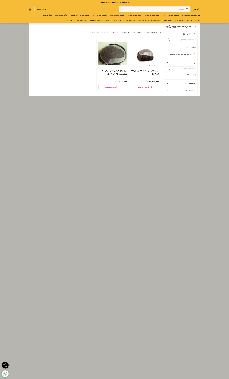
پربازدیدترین (137, 32)
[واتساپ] (5, 373)
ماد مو (196, 9)
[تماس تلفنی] (5, 365)
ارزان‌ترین (104, 32)
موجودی (192, 83)
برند (193, 63)
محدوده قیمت (189, 90)
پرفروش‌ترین (125, 32)
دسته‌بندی (191, 47)
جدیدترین (114, 32)
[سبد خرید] (30, 9)
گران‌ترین (95, 32)
